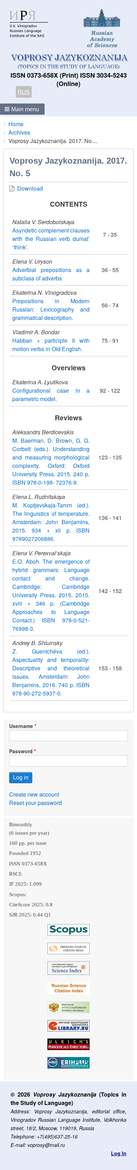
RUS (24, 92)
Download (30, 188)
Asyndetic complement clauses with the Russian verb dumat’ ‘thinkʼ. (51, 238)
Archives (19, 132)
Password (21, 751)
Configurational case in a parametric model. (51, 394)
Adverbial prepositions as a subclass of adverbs (51, 274)
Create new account (34, 794)
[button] (22, 109)
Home (16, 124)
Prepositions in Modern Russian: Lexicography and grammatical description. (51, 309)
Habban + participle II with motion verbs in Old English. (51, 344)
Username (21, 725)
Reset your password (35, 803)
